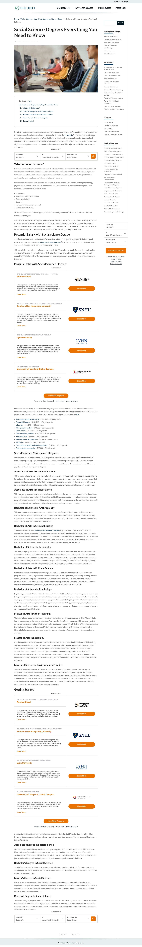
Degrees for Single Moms (112, 191)
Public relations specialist (25, 448)
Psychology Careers (111, 126)
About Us (116, 1)
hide (29, 101)
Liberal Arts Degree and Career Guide (48, 19)
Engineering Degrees (111, 166)
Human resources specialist (26, 439)
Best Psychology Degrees (112, 160)
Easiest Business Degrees (112, 188)
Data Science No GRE (111, 203)
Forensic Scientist (110, 200)
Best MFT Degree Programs (113, 154)
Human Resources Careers (113, 135)
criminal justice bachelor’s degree (46, 530)
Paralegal (19, 442)
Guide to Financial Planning (113, 90)
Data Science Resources (112, 75)
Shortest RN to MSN (111, 206)
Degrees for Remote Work (113, 174)
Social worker (21, 431)
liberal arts (69, 135)
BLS (77, 414)
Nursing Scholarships (111, 43)
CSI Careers (108, 129)
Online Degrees (63, 8)
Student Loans (109, 51)
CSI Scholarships (109, 54)
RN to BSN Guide (110, 163)
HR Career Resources (111, 72)
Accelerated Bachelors (112, 197)
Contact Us (124, 1)
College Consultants (111, 87)
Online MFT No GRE (111, 194)
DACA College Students (112, 106)
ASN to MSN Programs (112, 209)
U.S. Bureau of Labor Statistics (49, 242)
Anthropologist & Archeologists (28, 419)
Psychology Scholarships (112, 40)
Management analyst (24, 428)
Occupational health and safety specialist (31, 445)
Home (16, 19)
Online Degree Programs (112, 151)
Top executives (21, 436)
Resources (121, 8)
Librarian (19, 425)
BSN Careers (108, 123)
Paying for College (84, 8)
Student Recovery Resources (114, 109)
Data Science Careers (111, 132)
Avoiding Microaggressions (113, 98)
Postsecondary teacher (25, 433)
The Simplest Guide (110, 37)
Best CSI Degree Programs (113, 148)
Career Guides (104, 8)
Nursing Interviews (110, 78)
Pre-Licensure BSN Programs (114, 157)
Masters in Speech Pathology (114, 212)
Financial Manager (23, 422)
